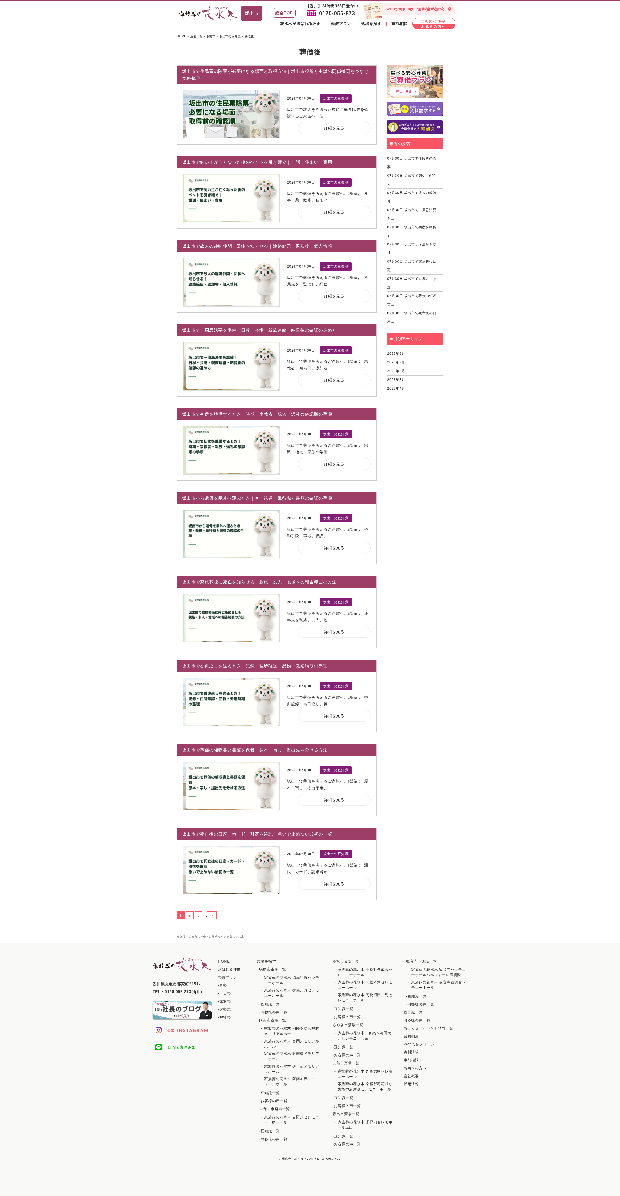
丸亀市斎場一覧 (346, 1063)
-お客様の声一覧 (273, 1012)
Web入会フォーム (419, 1044)
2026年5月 (396, 380)
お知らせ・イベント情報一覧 (428, 1028)
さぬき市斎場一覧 (348, 1025)
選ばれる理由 (229, 969)
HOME (224, 961)
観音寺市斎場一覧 (421, 961)
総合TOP (284, 13)
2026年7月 (396, 362)
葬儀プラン (341, 24)
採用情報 (411, 1084)
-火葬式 (224, 1009)
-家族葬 (224, 1001)
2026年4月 (396, 388)
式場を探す (371, 24)
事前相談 (399, 24)
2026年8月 (396, 353)
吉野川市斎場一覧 (274, 1109)
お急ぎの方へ (415, 1068)
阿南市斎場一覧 (272, 1020)
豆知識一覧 (413, 1012)
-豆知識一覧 (269, 1004)
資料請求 (411, 1052)
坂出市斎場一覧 (346, 1114)
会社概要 (411, 1076)
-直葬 (222, 985)
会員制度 (411, 1036)
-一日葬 (224, 993)
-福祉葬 (224, 1017)
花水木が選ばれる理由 (300, 24)
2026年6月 (396, 371)
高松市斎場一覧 (346, 961)
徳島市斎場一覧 (272, 969)
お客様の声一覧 (417, 1020)
